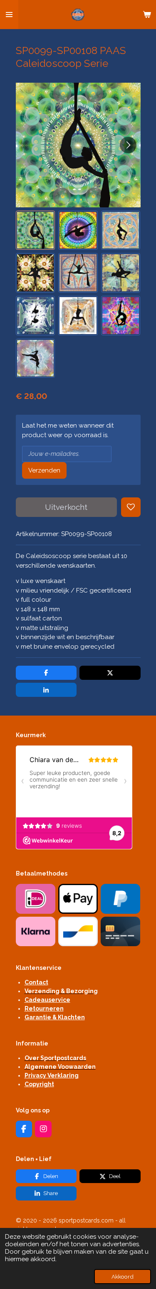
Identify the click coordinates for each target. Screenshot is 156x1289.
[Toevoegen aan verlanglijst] (131, 507)
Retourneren (44, 1008)
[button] (35, 230)
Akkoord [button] (122, 1276)
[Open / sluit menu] (9, 14)
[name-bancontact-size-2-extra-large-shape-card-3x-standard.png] (78, 931)
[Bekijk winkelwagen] (147, 14)
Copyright (39, 1084)
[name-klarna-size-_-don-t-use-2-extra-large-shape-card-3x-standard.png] (35, 931)
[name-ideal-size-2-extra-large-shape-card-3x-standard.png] (35, 899)
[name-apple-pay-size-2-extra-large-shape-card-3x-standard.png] (78, 899)
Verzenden (44, 470)
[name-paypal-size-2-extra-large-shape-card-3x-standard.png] (120, 899)
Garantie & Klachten (55, 1017)
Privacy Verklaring (52, 1075)
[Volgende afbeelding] (128, 145)
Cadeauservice (47, 999)
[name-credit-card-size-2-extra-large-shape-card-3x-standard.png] (120, 931)
